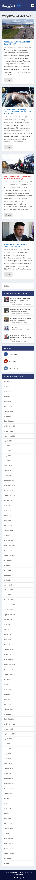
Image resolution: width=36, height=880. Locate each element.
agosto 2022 (8, 620)
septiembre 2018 (9, 853)
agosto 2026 (8, 381)
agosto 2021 (8, 679)
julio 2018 (7, 863)
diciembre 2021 (9, 659)
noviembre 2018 (9, 843)
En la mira (13, 327)
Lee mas (8, 80)
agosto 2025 (8, 441)
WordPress (19, 874)
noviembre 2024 (9, 486)
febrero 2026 (8, 411)
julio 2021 (7, 684)
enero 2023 (7, 595)
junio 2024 (7, 510)
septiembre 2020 (9, 734)
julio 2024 (7, 505)
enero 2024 (7, 535)
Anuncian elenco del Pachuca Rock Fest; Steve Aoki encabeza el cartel (21, 300)
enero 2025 (7, 476)
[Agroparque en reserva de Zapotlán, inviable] (18, 231)
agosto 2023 (8, 560)
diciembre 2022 (9, 600)
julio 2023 (7, 565)
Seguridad (25, 47)
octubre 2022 (8, 610)
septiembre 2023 (9, 555)
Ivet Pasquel (9, 249)
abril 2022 (7, 639)
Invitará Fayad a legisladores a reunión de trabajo (18, 178)
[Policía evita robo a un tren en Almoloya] (18, 29)
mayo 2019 (7, 813)
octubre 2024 (8, 491)
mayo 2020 (7, 754)
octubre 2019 (8, 788)
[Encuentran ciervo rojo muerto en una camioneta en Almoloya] (18, 96)
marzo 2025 (8, 466)
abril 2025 (7, 461)
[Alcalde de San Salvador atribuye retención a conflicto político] (6, 336)
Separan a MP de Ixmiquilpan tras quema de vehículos (20, 310)
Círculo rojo (25, 182)
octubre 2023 (8, 550)
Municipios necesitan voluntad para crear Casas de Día (20, 319)
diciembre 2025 (9, 421)
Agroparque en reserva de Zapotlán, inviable (16, 245)
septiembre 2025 (9, 436)
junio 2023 (7, 570)
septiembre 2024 (9, 495)
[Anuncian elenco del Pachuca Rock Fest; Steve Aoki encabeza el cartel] (6, 299)
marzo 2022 (8, 644)
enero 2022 (7, 654)
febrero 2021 (8, 709)
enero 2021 (7, 714)
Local (23, 117)
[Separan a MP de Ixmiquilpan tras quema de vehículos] (6, 310)
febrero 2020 (8, 769)
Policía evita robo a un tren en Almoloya (17, 43)
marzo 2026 (8, 406)
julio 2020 (7, 744)
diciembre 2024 (9, 481)
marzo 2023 (8, 585)
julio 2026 (7, 386)
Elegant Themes (17, 872)
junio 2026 (7, 391)
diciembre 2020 (9, 719)
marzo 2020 (8, 764)
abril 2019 (7, 818)
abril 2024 (7, 520)
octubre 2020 (8, 729)
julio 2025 (7, 446)
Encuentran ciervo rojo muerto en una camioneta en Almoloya (17, 111)
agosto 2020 (8, 739)
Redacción (9, 47)
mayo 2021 (7, 694)
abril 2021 (7, 699)
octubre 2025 (8, 431)
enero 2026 (7, 416)
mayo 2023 (7, 575)
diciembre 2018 (9, 838)
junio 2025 (7, 451)
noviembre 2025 (9, 426)
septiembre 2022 (9, 615)
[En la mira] (6, 328)
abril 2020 (7, 759)
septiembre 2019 (9, 794)
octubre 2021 (8, 669)
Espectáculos (27, 304)
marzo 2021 (8, 704)
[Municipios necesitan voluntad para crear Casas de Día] (6, 319)
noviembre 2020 (9, 724)
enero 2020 (7, 774)
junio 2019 (7, 808)
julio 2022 (7, 625)
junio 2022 (7, 630)
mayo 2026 (7, 396)
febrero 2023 (8, 590)
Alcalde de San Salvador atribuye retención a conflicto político (20, 337)
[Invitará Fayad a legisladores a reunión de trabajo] (18, 163)
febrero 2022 (8, 649)
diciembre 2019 (9, 779)
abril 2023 (7, 580)
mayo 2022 (7, 635)
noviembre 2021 (9, 664)
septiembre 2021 (9, 674)
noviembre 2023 (9, 545)
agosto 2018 (8, 858)
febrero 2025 (8, 471)
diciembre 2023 (9, 540)
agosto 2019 (8, 798)
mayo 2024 (7, 515)
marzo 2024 (8, 525)
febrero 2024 (8, 530)
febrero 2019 (8, 828)
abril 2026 (7, 401)
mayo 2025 (7, 456)
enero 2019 (7, 833)
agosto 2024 (8, 501)
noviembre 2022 (9, 605)
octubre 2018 (8, 848)
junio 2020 (7, 749)
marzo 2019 (8, 823)
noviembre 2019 (9, 784)
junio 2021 (7, 689)
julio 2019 (7, 803)
